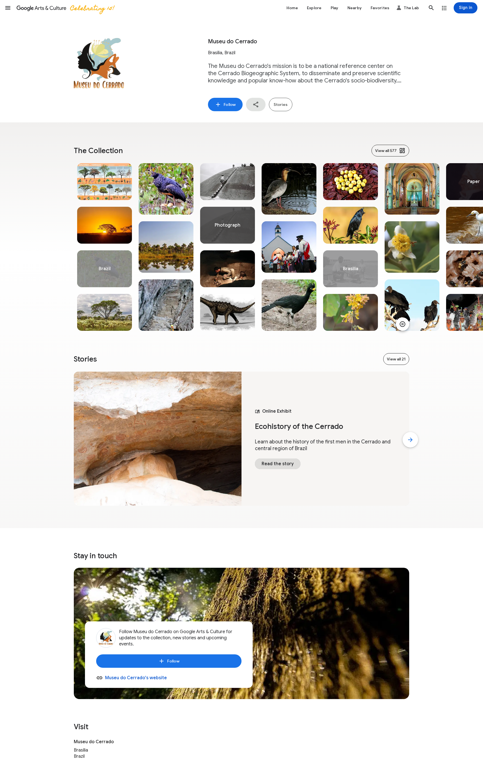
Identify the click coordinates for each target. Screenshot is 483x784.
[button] (8, 8)
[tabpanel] (104, 247)
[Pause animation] (402, 324)
